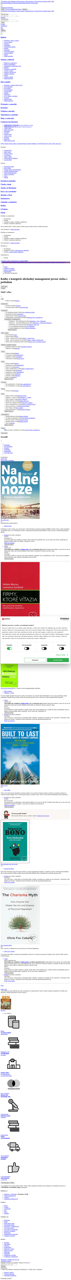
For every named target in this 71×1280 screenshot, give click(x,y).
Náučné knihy (8, 99)
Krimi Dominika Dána (10, 173)
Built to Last (4, 785)
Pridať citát (4, 989)
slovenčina (20, 355)
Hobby (6, 75)
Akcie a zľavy (8, 136)
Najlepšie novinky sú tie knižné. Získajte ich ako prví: (15, 1262)
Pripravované (7, 134)
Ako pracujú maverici (7, 688)
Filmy (20, 9)
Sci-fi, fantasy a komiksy (11, 96)
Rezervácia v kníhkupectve (11, 1226)
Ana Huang (7, 155)
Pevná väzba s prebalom (7, 460)
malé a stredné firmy (28, 368)
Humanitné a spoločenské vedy (12, 66)
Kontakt (35, 3)
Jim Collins (19, 408)
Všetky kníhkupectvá (10, 1196)
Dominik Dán (8, 150)
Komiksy (6, 43)
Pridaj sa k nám (8, 1250)
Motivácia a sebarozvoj (10, 63)
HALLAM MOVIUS (29, 404)
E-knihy (7, 9)
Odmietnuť (35, 660)
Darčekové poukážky (8, 181)
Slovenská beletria (9, 51)
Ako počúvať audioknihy (11, 1229)
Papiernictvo (5, 198)
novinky (18, 305)
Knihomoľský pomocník (43, 815)
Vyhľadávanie (4, 14)
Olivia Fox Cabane (26, 402)
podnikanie (20, 365)
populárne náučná (26, 346)
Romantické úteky (9, 166)
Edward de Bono (25, 406)
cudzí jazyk (20, 358)
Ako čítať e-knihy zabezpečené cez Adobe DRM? (14, 261)
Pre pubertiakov (8, 90)
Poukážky (23, 3)
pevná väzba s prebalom (32, 430)
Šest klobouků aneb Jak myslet (9, 864)
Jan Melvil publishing (29, 418)
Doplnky (25, 9)
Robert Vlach (22, 395)
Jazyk (2, 351)
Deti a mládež (5, 82)
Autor (2, 394)
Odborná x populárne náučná (8, 345)
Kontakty (6, 1242)
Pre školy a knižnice (9, 1231)
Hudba (3, 205)
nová (15, 335)
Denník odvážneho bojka (11, 171)
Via (13, 423)
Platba (6, 1221)
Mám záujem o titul (9, 140)
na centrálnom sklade (29, 312)
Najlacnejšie (7, 451)
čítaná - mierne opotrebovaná (35, 340)
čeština (17, 353)
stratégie (18, 374)
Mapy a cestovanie (7, 118)
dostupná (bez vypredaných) (35, 317)
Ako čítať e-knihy (9, 1228)
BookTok (6, 139)
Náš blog (6, 1245)
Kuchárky (4, 108)
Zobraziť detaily (61, 655)
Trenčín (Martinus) (30, 328)
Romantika (7, 45)
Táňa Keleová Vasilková (11, 158)
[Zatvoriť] (1, 296)
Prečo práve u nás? (9, 1223)
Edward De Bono (25, 409)
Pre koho (3, 382)
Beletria (3, 37)
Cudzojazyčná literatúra (9, 122)
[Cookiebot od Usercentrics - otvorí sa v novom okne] (61, 619)
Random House (23, 421)
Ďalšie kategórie (8, 56)
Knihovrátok (17, 3)
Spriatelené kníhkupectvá (11, 1199)
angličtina (19, 357)
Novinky (6, 133)
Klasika (6, 48)
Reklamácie (7, 1232)
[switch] (26, 648)
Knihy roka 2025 (9, 130)
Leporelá (6, 97)
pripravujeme (22, 316)
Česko (16, 391)
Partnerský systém (9, 1249)
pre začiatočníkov (26, 386)
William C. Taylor (26, 397)
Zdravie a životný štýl (10, 72)
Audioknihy (13, 9)
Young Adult (7, 91)
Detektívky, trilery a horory (11, 40)
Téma (2, 361)
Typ (2, 299)
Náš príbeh (7, 1244)
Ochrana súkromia (9, 1274)
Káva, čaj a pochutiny (8, 191)
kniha (17, 300)
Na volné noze (5, 520)
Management (7, 271)
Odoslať (3, 1266)
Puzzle (3, 212)
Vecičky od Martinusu (8, 188)
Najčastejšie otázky (9, 1225)
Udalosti (6, 1197)
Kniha (6, 535)
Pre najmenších (8, 86)
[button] (37, 538)
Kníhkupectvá (10, 3)
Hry (17, 9)
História (6, 67)
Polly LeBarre (23, 399)
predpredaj (20, 314)
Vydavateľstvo (5, 414)
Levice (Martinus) (30, 326)
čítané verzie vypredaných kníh (37, 341)
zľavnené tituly (24, 307)
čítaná (16, 336)
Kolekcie (6, 137)
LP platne (4, 209)
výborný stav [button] (7, 548)
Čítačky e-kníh (6, 184)
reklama (17, 375)
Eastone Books (23, 416)
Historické (7, 50)
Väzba (3, 428)
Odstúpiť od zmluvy (9, 1236)
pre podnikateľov (26, 384)
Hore (2, 985)
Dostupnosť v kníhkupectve (12, 319)
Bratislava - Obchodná (10, 1194)
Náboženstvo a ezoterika (9, 115)
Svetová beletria (8, 53)
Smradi (6, 177)
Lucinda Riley (8, 160)
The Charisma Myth (6, 945)
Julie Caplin (7, 152)
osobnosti (19, 370)
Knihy (2, 9)
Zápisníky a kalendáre (9, 202)
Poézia (6, 54)
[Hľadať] (17, 16)
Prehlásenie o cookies (10, 1255)
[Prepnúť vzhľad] (1, 5)
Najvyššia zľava (8, 453)
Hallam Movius (24, 401)
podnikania (20, 372)
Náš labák (7, 1253)
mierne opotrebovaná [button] (10, 960)
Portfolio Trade (23, 420)
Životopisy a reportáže (10, 69)
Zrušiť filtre (4, 459)
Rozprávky (7, 94)
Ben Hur (3, 1010)
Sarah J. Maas (8, 156)
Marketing (7, 1252)
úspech (17, 367)
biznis (17, 363)
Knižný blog (29, 3)
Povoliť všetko (58, 660)
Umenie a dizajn (8, 77)
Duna (5, 176)
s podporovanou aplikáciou (21, 250)
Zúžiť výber (4, 433)
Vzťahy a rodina (8, 70)
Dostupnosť (4, 310)
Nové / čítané (4, 333)
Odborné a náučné (9, 268)
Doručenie (3, 3)
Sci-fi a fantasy (8, 42)
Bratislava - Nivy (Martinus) (38, 321)
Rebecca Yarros (8, 153)
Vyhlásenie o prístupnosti (11, 1256)
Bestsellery (7, 131)
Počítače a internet (9, 74)
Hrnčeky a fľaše (6, 195)
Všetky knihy (8, 128)
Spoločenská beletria (9, 47)
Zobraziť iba (4, 303)
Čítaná (6, 546)
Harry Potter (7, 168)
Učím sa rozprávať (9, 174)
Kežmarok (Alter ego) (33, 324)
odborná (17, 348)
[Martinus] (7, 7)
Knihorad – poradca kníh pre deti (13, 85)
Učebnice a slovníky (8, 111)
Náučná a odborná (7, 59)
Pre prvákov (7, 88)
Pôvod (3, 389)
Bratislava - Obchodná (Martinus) (42, 323)
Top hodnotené (8, 446)
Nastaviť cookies (8, 1272)
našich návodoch (15, 229)
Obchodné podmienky (10, 1275)
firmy (15, 377)
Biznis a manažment (9, 64)
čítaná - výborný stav (28, 338)
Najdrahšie (7, 449)
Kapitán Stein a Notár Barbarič (12, 169)
